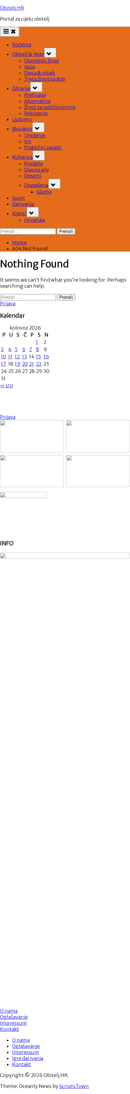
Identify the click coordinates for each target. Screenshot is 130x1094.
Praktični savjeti (42, 147)
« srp (6, 385)
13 (24, 357)
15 (38, 357)
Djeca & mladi (39, 73)
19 (18, 364)
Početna (21, 45)
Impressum (13, 1023)
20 (25, 364)
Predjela (33, 164)
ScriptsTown (74, 1086)
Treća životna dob (44, 79)
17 (3, 364)
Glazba (43, 192)
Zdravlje (21, 88)
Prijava (7, 303)
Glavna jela (36, 170)
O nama (21, 1040)
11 (10, 357)
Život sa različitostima (49, 107)
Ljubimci (22, 119)
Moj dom (22, 129)
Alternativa (37, 101)
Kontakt (9, 1029)
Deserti (32, 176)
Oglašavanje (14, 1017)
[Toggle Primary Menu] (9, 32)
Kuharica (22, 157)
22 (38, 364)
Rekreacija (35, 113)
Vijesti (19, 213)
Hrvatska (34, 220)
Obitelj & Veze (28, 54)
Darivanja (23, 204)
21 (31, 364)
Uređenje (34, 135)
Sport (18, 198)
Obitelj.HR (12, 8)
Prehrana (35, 95)
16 (46, 357)
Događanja (36, 185)
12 (17, 357)
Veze (29, 67)
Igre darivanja (27, 1058)
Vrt (27, 141)
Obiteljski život (41, 61)
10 (3, 357)
